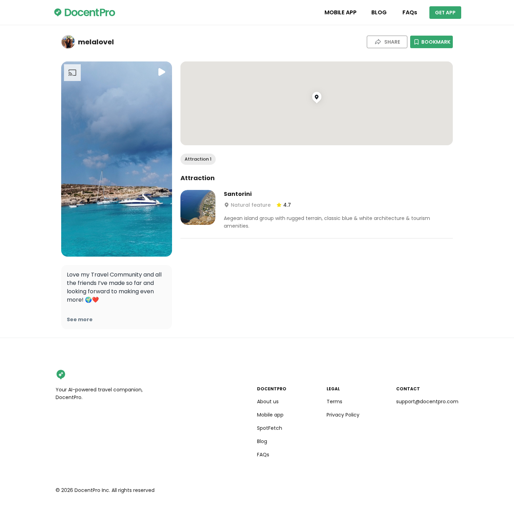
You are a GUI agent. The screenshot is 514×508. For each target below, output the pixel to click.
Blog (262, 441)
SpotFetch (269, 428)
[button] (198, 159)
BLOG (379, 12)
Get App (445, 12)
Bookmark (435, 41)
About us (268, 401)
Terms (334, 401)
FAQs (409, 12)
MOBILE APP (340, 12)
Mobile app (270, 414)
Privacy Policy (343, 414)
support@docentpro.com (427, 401)
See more (80, 319)
